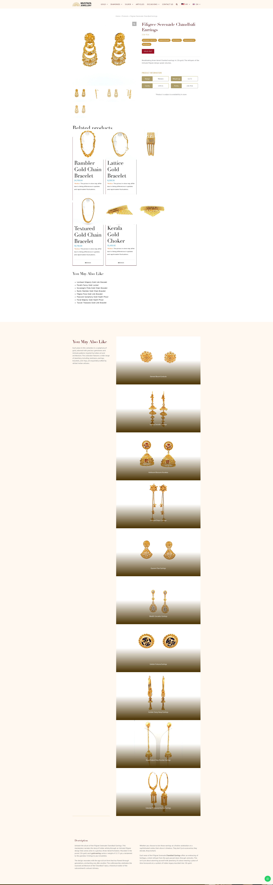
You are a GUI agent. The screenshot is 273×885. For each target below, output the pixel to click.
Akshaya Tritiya (149, 40)
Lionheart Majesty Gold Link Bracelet (92, 282)
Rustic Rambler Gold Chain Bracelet (88, 166)
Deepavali (177, 40)
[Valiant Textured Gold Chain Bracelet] (88, 210)
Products (125, 16)
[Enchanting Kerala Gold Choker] (121, 209)
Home (118, 16)
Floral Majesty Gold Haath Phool (90, 300)
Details (88, 262)
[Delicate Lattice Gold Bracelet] (121, 144)
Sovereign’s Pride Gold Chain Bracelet (92, 288)
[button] (177, 4)
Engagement (189, 40)
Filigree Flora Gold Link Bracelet (90, 294)
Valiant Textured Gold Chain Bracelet (88, 232)
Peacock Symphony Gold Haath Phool (92, 297)
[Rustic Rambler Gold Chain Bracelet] (88, 144)
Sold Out (148, 51)
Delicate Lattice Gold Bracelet (116, 166)
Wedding (146, 44)
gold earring (96, 853)
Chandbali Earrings (173, 855)
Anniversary (164, 40)
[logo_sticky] (82, 3)
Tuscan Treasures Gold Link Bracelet (91, 303)
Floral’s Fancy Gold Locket (88, 285)
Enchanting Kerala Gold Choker (121, 231)
